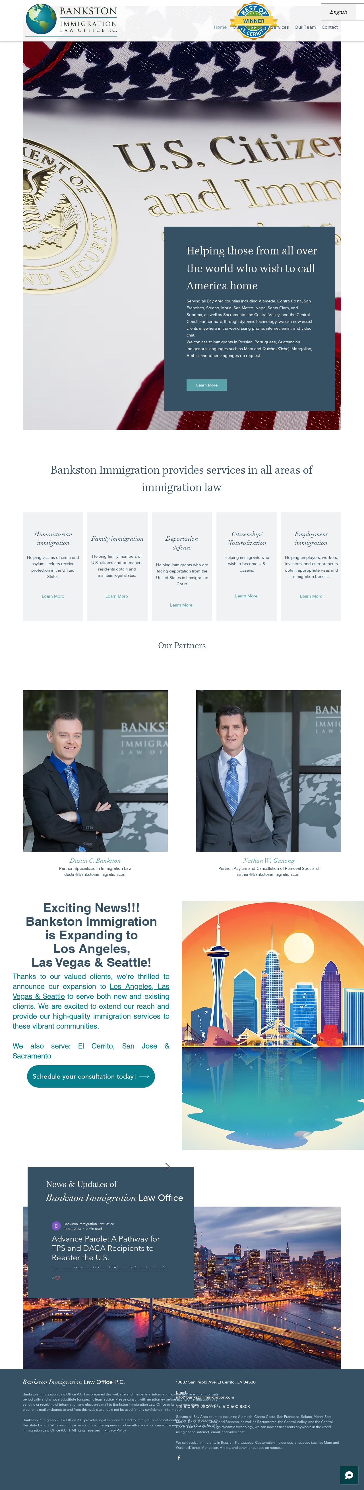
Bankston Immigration (74, 1382)
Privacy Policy (115, 1430)
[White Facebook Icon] (179, 1457)
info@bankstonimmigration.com (205, 1397)
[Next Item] (167, 1167)
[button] (280, 26)
